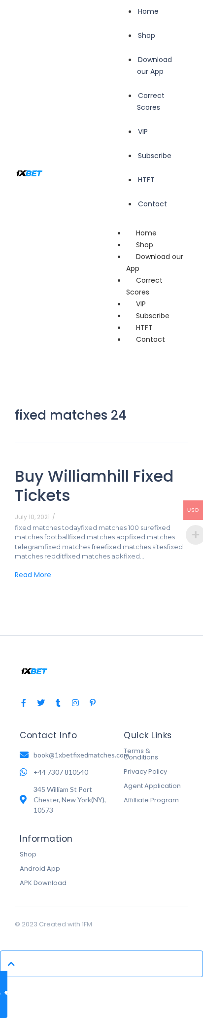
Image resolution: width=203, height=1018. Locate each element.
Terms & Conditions (141, 754)
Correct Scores (144, 286)
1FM (87, 924)
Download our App (154, 262)
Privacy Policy (145, 771)
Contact (150, 339)
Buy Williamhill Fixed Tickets (94, 485)
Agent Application (152, 785)
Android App (40, 868)
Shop (28, 854)
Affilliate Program (151, 800)
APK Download (43, 882)
